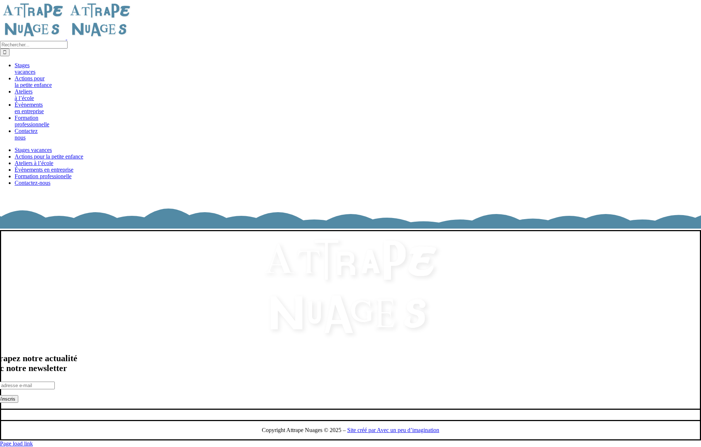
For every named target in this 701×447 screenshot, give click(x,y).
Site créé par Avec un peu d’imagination (393, 430)
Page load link (16, 443)
